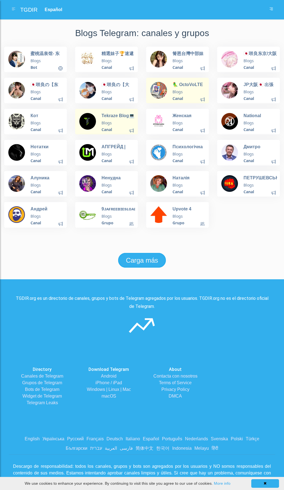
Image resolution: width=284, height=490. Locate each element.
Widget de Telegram (42, 396)
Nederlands (196, 438)
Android (108, 376)
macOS (109, 396)
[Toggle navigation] (271, 9)
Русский (75, 438)
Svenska (219, 438)
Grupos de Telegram (42, 382)
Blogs (36, 60)
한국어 (162, 448)
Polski (237, 438)
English (32, 438)
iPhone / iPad (108, 382)
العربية (111, 448)
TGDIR (28, 10)
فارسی (126, 448)
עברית (96, 448)
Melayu (201, 448)
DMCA (175, 396)
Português (172, 438)
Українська (53, 438)
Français (95, 438)
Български (76, 448)
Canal (107, 67)
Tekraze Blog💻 (118, 115)
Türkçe (252, 438)
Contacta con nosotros (175, 376)
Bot (34, 67)
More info (222, 483)
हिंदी (215, 448)
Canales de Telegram (42, 376)
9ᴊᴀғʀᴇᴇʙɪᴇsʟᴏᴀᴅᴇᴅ (121, 209)
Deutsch (114, 438)
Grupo (107, 222)
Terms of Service (175, 382)
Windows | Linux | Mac (109, 389)
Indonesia (182, 448)
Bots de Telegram (42, 389)
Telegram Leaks (42, 402)
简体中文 (144, 448)
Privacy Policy (175, 389)
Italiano (133, 438)
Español (151, 438)
